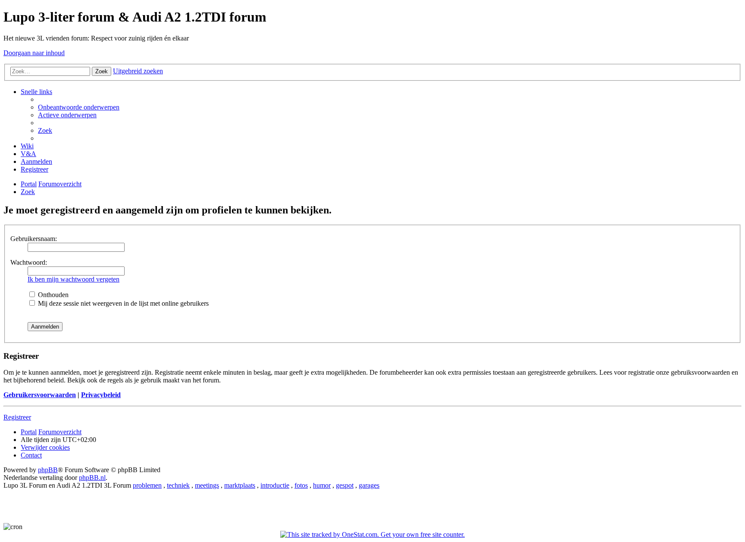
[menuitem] (78, 107)
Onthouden (52, 294)
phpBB (48, 469)
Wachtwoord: (28, 262)
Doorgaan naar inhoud (34, 52)
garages (369, 485)
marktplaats (239, 485)
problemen (147, 485)
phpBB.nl (92, 477)
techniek (178, 485)
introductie (274, 485)
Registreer (17, 417)
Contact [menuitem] (31, 455)
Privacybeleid (101, 394)
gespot (345, 485)
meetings (207, 485)
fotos (301, 485)
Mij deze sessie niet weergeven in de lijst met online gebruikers (122, 303)
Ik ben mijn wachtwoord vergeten (73, 279)
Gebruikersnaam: (33, 238)
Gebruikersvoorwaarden (39, 394)
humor (322, 485)
